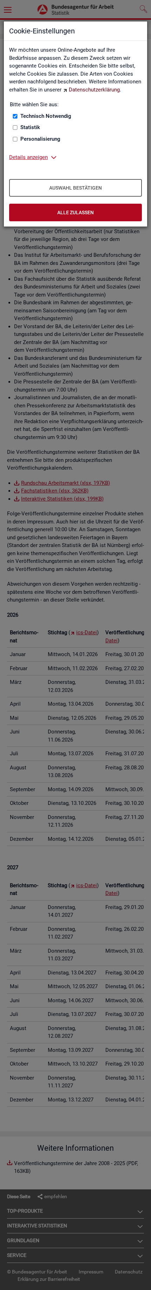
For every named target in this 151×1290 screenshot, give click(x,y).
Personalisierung (40, 139)
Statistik (30, 127)
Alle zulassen (75, 212)
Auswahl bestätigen (75, 188)
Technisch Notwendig (45, 116)
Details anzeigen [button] (28, 157)
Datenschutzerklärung (94, 90)
